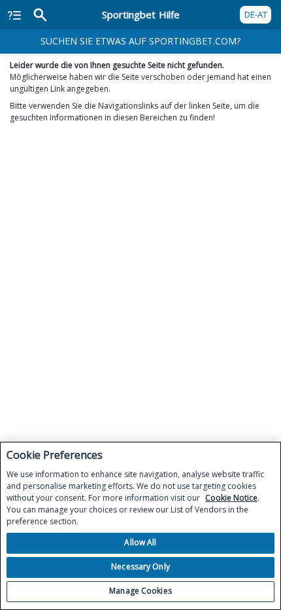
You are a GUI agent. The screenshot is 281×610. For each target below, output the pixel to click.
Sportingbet (141, 14)
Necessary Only (140, 566)
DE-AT (255, 14)
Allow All (140, 542)
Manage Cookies (140, 590)
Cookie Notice (231, 497)
